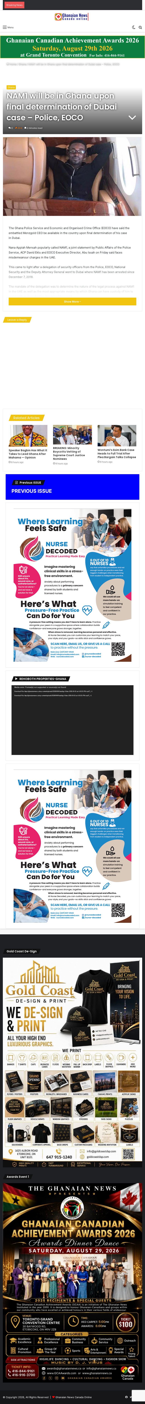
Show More (71, 301)
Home (13, 64)
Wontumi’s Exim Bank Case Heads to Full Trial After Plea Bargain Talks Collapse (117, 453)
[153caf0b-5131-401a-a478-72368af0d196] (72, 1381)
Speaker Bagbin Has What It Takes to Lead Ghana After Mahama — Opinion (28, 453)
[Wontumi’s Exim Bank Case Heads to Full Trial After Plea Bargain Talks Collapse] (117, 436)
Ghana (22, 64)
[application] (72, 720)
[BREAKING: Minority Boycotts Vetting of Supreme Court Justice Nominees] (72, 434)
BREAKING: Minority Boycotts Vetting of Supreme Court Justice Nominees (69, 453)
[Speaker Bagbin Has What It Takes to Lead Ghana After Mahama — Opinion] (28, 436)
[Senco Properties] (72, 46)
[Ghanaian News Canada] (72, 17)
